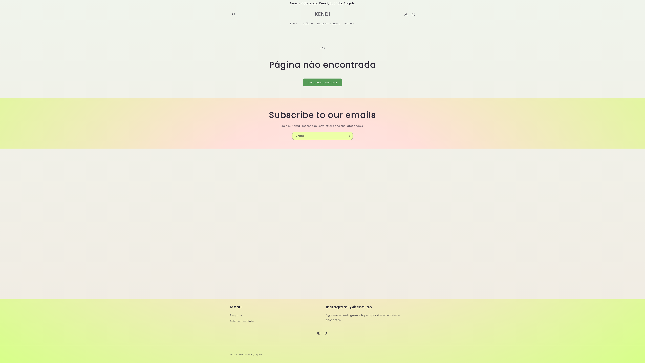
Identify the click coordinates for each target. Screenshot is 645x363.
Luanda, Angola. (253, 354)
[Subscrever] (349, 136)
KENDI (242, 354)
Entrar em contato (242, 321)
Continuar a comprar (322, 82)
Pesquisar (236, 315)
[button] (234, 14)
